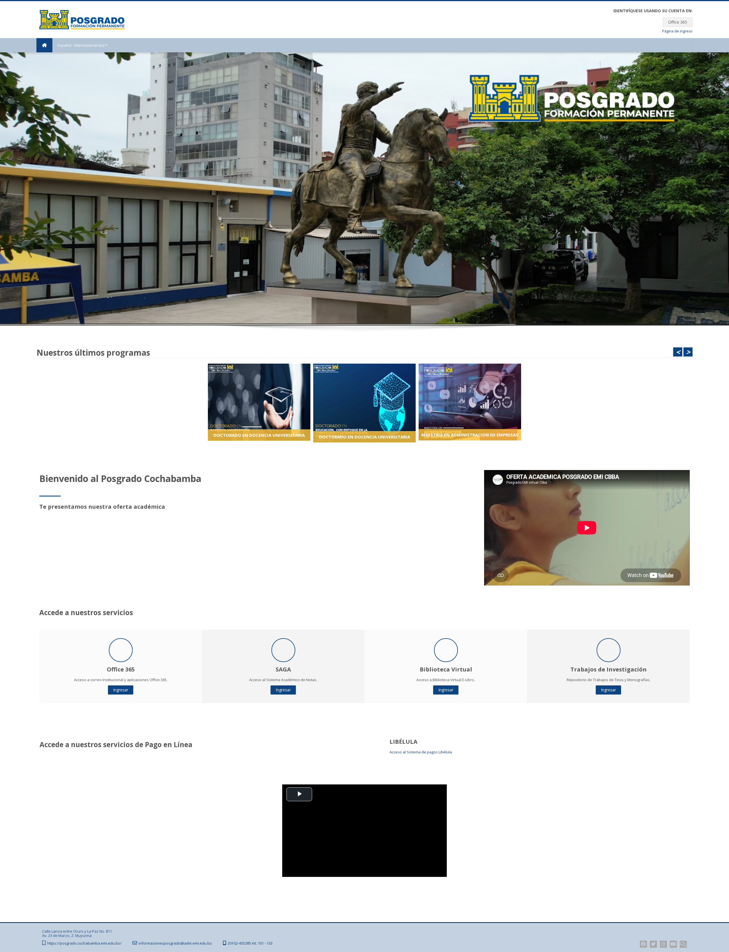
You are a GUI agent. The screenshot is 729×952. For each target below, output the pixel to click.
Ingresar (120, 690)
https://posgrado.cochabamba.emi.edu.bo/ (84, 943)
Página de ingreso (677, 31)
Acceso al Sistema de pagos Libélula (421, 752)
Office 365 (677, 22)
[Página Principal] (81, 19)
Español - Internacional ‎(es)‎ (81, 45)
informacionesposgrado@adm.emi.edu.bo (175, 943)
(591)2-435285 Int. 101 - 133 (250, 943)
